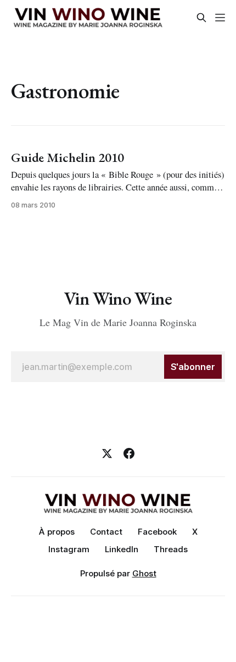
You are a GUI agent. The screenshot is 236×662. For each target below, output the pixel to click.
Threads (171, 549)
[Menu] (220, 17)
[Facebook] (128, 453)
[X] (107, 453)
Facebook (157, 531)
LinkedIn (121, 549)
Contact (106, 531)
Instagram (68, 549)
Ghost (144, 573)
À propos (57, 531)
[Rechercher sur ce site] (201, 17)
